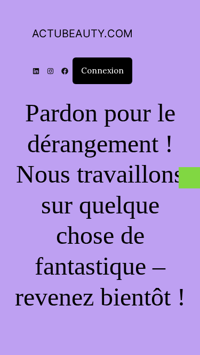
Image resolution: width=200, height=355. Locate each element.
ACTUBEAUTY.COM (82, 33)
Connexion (102, 70)
